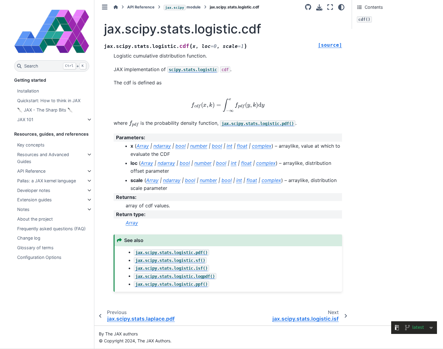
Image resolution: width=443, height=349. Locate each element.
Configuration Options (39, 257)
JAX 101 (25, 119)
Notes (23, 209)
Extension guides (34, 199)
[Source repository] (308, 7)
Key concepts (31, 144)
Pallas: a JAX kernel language (46, 180)
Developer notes (33, 190)
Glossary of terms (35, 247)
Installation (28, 90)
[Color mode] (341, 7)
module (183, 7)
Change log (28, 238)
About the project (35, 219)
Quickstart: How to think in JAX (48, 100)
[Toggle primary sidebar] (104, 7)
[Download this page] (319, 7)
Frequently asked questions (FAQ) (51, 228)
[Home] (115, 7)
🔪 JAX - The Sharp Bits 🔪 (45, 109)
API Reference (31, 171)
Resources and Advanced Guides (43, 158)
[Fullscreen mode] (330, 7)
